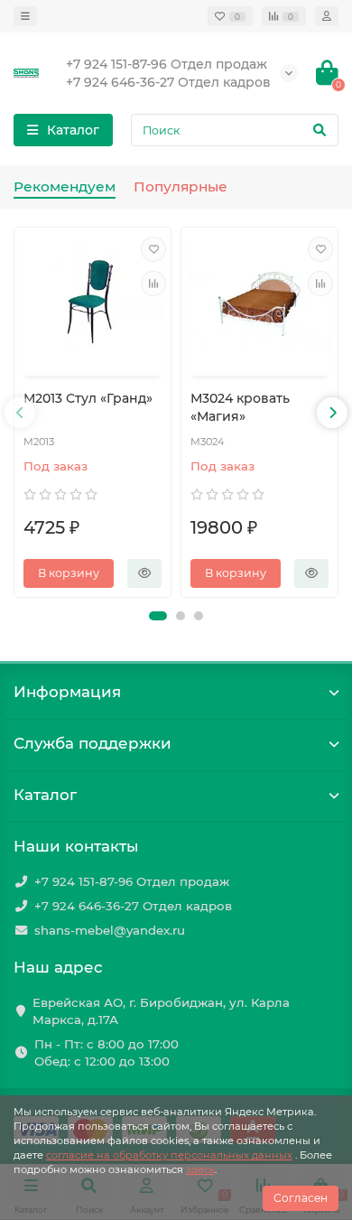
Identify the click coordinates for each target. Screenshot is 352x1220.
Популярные (180, 186)
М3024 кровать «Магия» (240, 407)
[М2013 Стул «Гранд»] (92, 304)
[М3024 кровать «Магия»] (259, 304)
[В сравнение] (153, 283)
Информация (67, 692)
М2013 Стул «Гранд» (88, 398)
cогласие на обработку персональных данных (169, 1155)
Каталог (45, 795)
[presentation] (20, 412)
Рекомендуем (65, 186)
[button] (158, 615)
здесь (200, 1169)
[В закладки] (153, 249)
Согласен (300, 1198)
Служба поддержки (92, 743)
